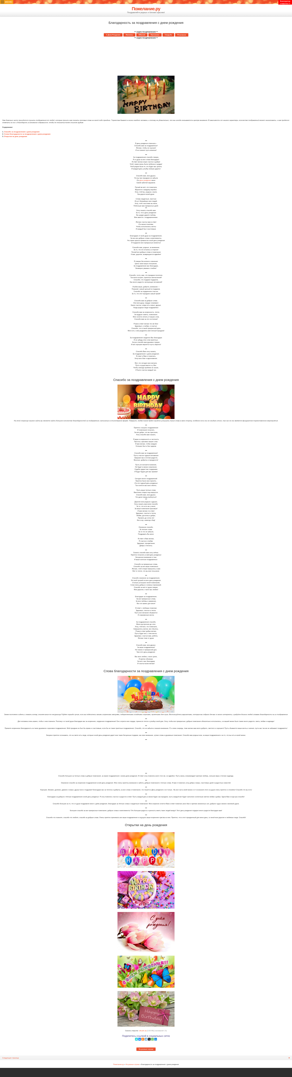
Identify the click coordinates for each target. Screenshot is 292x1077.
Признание (155, 35)
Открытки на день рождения (15, 136)
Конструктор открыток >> (285, 2)
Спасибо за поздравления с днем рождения (21, 132)
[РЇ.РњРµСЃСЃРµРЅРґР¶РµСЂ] (136, 1039)
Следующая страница (10, 1058)
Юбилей (142, 35)
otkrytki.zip (143, 1031)
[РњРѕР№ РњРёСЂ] (155, 1039)
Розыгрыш (181, 35)
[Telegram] (146, 1039)
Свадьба (168, 35)
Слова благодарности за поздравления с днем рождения (27, 134)
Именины (129, 35)
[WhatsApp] (152, 1039)
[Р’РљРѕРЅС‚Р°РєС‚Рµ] (139, 1039)
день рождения (145, 180)
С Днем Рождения (113, 35)
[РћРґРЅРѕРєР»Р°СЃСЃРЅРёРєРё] (142, 1039)
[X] (149, 1039)
